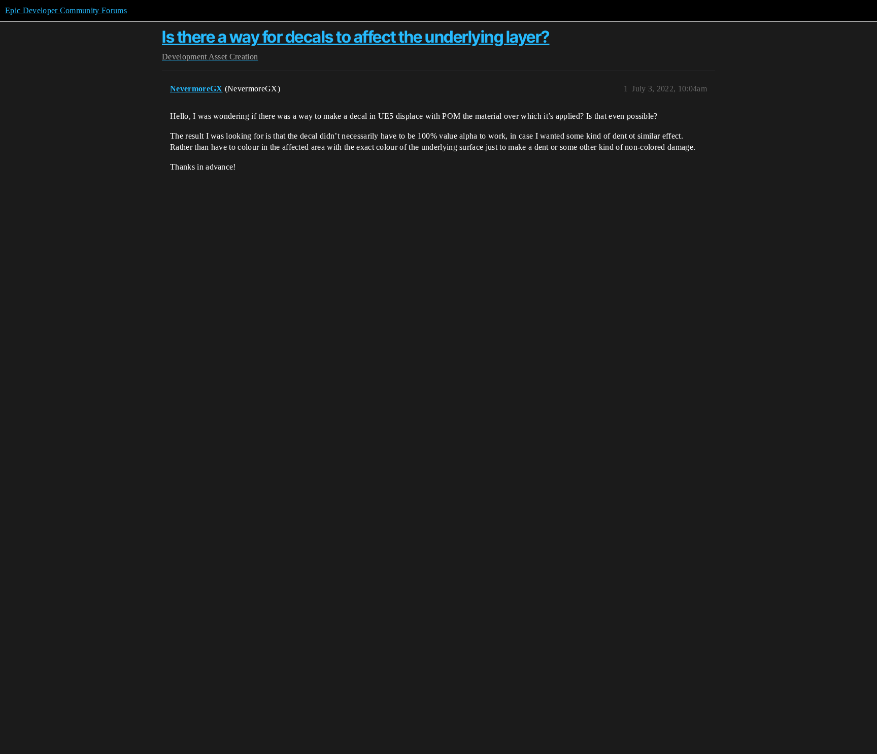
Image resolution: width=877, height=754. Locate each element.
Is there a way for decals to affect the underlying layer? (356, 37)
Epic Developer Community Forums (66, 10)
